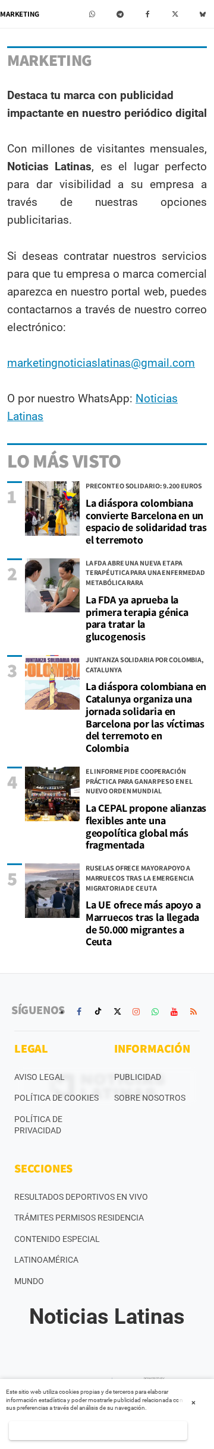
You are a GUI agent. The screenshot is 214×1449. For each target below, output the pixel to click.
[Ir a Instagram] (136, 1011)
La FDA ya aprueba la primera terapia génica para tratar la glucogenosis (137, 618)
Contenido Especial (57, 1239)
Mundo (29, 1281)
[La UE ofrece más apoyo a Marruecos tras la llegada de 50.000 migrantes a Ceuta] (52, 890)
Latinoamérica (46, 1259)
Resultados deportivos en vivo (81, 1197)
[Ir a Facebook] (79, 1011)
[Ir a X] (117, 1011)
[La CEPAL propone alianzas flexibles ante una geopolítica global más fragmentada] (52, 794)
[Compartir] (92, 14)
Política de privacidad (38, 1125)
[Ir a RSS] (193, 1011)
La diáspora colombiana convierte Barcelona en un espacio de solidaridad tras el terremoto (146, 521)
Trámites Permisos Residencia (79, 1217)
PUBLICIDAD (137, 1077)
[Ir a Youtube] (174, 1011)
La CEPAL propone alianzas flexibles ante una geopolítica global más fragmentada (146, 826)
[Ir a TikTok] (98, 1011)
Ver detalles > (97, 1430)
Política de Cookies (56, 1097)
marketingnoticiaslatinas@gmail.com (101, 363)
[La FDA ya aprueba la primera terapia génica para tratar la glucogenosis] (52, 585)
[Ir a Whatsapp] (155, 1011)
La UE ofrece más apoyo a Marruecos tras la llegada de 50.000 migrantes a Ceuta (143, 923)
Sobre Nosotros (149, 1097)
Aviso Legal (39, 1077)
